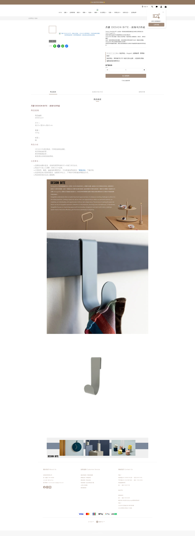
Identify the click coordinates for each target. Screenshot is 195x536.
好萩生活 (125, 12)
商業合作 (117, 12)
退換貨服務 (90, 475)
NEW (60, 12)
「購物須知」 (82, 170)
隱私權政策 (83, 487)
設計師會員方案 (90, 482)
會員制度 (83, 482)
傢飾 (95, 12)
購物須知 (83, 477)
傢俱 (78, 12)
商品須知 (88, 480)
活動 (65, 12)
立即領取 (156, 25)
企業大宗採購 (84, 485)
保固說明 (88, 477)
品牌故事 (133, 12)
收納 (90, 12)
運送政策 (83, 480)
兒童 (110, 12)
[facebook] (58, 46)
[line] (54, 46)
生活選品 (102, 12)
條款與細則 (84, 475)
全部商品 (31, 18)
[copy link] (66, 46)
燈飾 (84, 12)
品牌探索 (72, 12)
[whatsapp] (62, 46)
